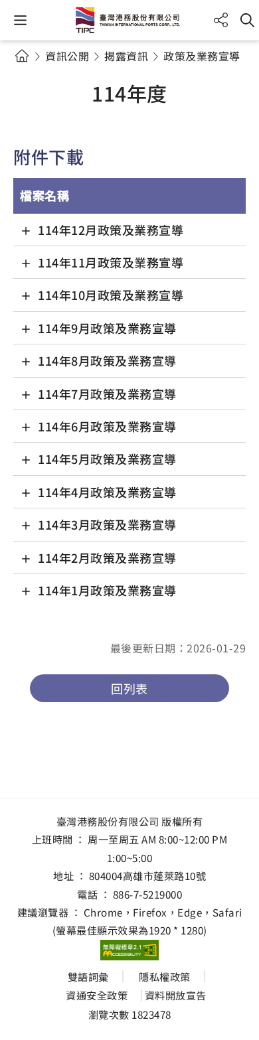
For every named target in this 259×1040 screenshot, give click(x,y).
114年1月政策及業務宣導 (107, 590)
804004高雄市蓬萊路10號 (148, 875)
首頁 (21, 55)
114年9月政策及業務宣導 (107, 327)
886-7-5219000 (148, 894)
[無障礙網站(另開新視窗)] (129, 950)
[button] (20, 20)
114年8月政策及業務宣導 (107, 360)
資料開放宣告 (176, 995)
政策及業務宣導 (201, 56)
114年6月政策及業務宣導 (107, 426)
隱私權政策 (165, 976)
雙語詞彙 (88, 976)
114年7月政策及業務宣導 (107, 393)
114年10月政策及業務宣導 (110, 294)
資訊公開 (67, 56)
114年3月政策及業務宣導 (107, 524)
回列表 (129, 688)
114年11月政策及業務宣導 (110, 262)
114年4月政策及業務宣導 (107, 491)
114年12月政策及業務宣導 (110, 229)
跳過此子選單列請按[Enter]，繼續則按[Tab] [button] (33, 71)
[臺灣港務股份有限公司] (129, 20)
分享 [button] (220, 20)
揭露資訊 (126, 56)
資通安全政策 (97, 995)
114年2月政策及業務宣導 (107, 557)
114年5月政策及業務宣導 (107, 458)
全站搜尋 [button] (247, 20)
